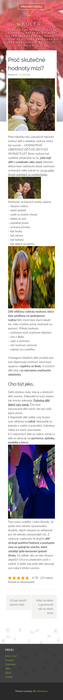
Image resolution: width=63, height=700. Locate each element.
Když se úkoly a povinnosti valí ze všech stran (44, 606)
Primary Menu (31, 6)
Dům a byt (11, 656)
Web (7, 668)
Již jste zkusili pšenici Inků (18, 602)
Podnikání (10, 664)
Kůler (31, 24)
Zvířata (9, 677)
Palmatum (42, 691)
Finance (9, 660)
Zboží (8, 673)
